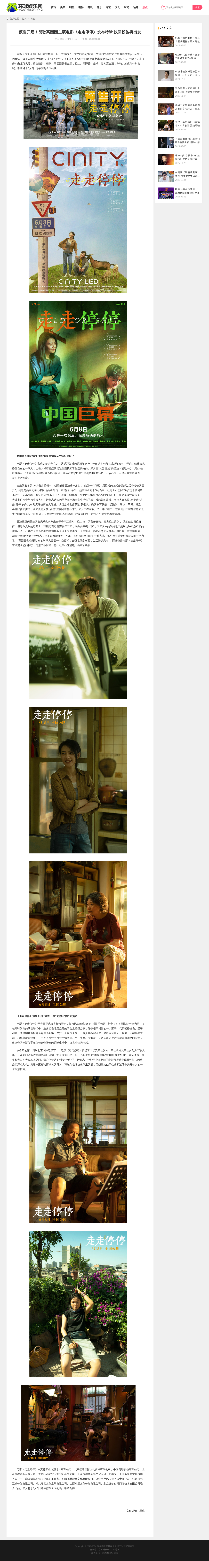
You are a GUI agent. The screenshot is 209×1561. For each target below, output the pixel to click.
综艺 (108, 7)
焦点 (145, 7)
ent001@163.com (110, 1553)
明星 (71, 7)
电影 (81, 7)
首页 (53, 7)
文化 (117, 7)
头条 (62, 7)
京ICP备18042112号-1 (108, 1549)
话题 (135, 7)
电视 (90, 7)
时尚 (126, 7)
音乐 (99, 7)
